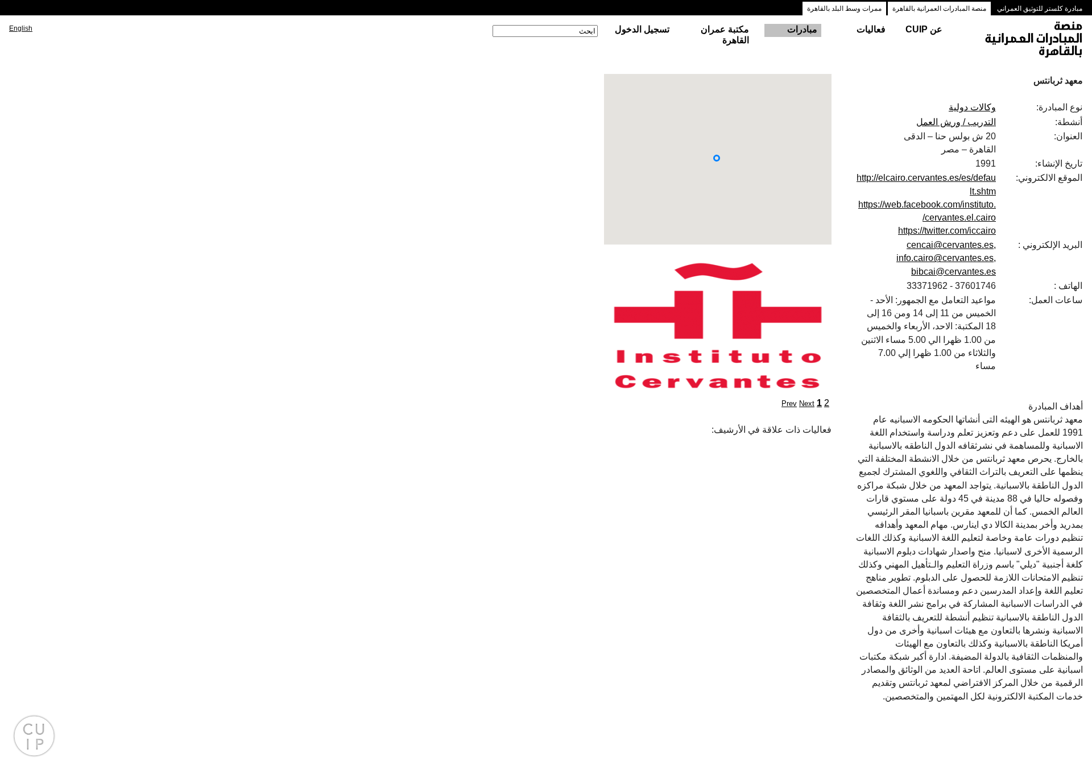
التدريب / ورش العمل (956, 122)
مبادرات (802, 29)
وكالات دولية (972, 107)
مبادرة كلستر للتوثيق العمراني (1039, 9)
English (20, 28)
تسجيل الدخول (642, 29)
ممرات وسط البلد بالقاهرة (844, 9)
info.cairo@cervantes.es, (946, 258)
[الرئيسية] (1023, 40)
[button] (716, 158)
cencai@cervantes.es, (951, 245)
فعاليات (871, 29)
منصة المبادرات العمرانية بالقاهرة (939, 9)
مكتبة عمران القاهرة (725, 34)
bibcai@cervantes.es (953, 271)
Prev (789, 403)
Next (806, 403)
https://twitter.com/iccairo (947, 230)
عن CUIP (923, 29)
